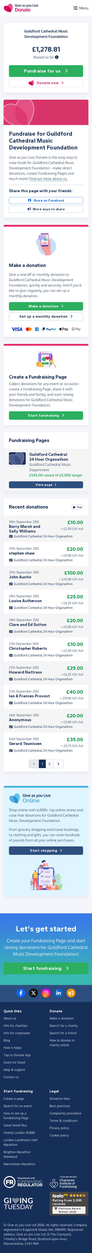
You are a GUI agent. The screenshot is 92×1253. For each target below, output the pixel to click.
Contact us (11, 1077)
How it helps (13, 1047)
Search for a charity (64, 1025)
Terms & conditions (63, 1120)
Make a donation (44, 306)
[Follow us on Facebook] (21, 995)
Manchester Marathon (19, 1164)
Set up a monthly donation (43, 316)
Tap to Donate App (17, 1055)
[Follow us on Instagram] (46, 995)
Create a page (14, 1098)
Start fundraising (43, 415)
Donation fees (60, 1098)
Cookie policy (59, 1135)
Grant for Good (14, 1062)
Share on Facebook (49, 200)
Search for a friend (63, 1033)
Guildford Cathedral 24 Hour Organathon (48, 457)
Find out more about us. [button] (48, 178)
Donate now (48, 83)
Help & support (14, 1069)
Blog (7, 1040)
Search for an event (18, 1106)
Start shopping (43, 850)
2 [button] (49, 764)
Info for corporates (17, 1033)
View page (44, 485)
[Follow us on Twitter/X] (33, 995)
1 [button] (44, 763)
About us (10, 1018)
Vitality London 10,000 (19, 1132)
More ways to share (49, 209)
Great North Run (15, 1125)
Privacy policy (59, 1128)
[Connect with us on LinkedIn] (58, 995)
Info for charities (15, 1025)
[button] (57, 57)
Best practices (60, 1106)
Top (79, 507)
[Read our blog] (71, 995)
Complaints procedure (65, 1113)
